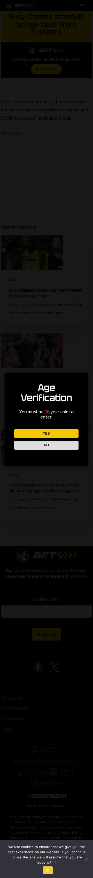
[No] (86, 859)
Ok (47, 870)
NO (46, 445)
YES (46, 434)
